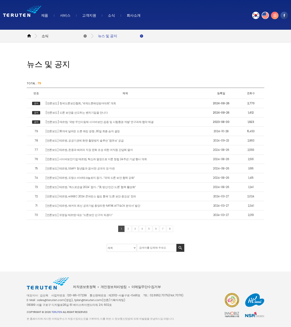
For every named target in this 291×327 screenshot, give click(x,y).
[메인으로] (22, 11)
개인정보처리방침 (114, 287)
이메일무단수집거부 (146, 287)
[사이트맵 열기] (275, 15)
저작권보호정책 (84, 287)
